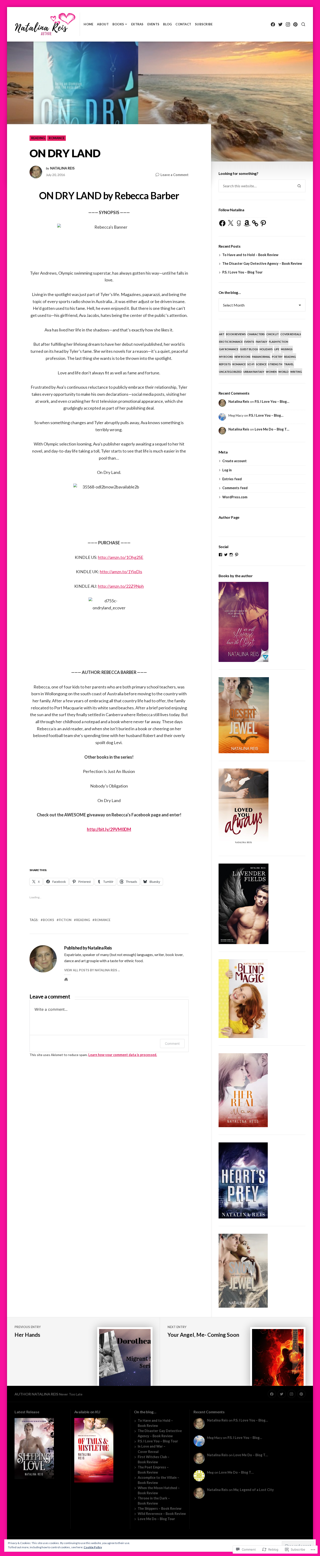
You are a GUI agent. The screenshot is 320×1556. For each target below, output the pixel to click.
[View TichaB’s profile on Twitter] (226, 555)
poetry (277, 356)
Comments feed (235, 488)
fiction (65, 920)
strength (275, 364)
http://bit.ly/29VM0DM (109, 829)
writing (296, 371)
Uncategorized (230, 371)
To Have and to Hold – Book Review (250, 255)
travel (289, 364)
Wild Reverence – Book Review (162, 1514)
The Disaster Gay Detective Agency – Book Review (262, 263)
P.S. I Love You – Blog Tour (242, 272)
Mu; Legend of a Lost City (253, 1490)
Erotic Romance (231, 341)
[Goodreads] (238, 223)
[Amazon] (247, 223)
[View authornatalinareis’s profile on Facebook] (220, 555)
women (271, 371)
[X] (230, 223)
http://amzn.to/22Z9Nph (121, 586)
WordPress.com (234, 497)
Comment (172, 1043)
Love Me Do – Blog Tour (156, 1519)
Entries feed (232, 479)
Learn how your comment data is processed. (122, 1055)
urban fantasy (253, 371)
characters (256, 334)
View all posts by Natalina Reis (90, 970)
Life (276, 349)
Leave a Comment (174, 175)
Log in (227, 470)
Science (261, 364)
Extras (137, 24)
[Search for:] (256, 186)
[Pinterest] (295, 24)
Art (221, 334)
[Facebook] (273, 24)
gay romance (228, 349)
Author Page (229, 517)
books (48, 920)
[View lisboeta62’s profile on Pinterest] (236, 555)
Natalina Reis (62, 168)
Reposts (225, 364)
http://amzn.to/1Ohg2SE (120, 557)
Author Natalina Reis (36, 1394)
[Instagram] (288, 24)
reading (38, 138)
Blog (167, 24)
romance (56, 138)
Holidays (266, 349)
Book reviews (236, 334)
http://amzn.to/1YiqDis (121, 571)
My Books (226, 356)
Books (118, 24)
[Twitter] (280, 24)
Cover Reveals (290, 334)
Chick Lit (272, 334)
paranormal (261, 356)
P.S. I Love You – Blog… (272, 401)
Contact (183, 24)
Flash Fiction (278, 341)
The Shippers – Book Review (159, 1508)
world (283, 371)
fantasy (261, 341)
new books (242, 356)
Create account (234, 461)
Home (88, 24)
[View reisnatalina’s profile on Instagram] (231, 555)
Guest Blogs (249, 349)
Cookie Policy (93, 1547)
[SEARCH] (303, 24)
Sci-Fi (250, 364)
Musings (287, 349)
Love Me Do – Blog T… (272, 429)
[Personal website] (66, 979)
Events (153, 24)
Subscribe (203, 24)
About (102, 24)
